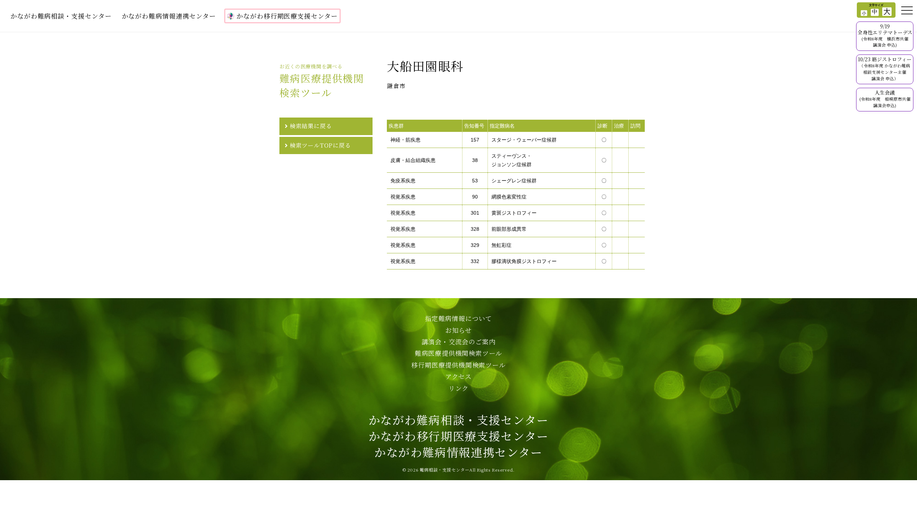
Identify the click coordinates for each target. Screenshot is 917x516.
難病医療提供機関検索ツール (458, 353)
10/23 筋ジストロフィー (885, 68)
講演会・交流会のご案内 (459, 341)
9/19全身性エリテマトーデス (885, 35)
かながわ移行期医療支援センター (287, 15)
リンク (458, 388)
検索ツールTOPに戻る (320, 145)
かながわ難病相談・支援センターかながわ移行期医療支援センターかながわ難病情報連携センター (459, 435)
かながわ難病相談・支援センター (61, 15)
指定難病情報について (458, 318)
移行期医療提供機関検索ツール (458, 364)
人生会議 (885, 98)
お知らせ (458, 330)
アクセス (458, 376)
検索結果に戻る (311, 126)
